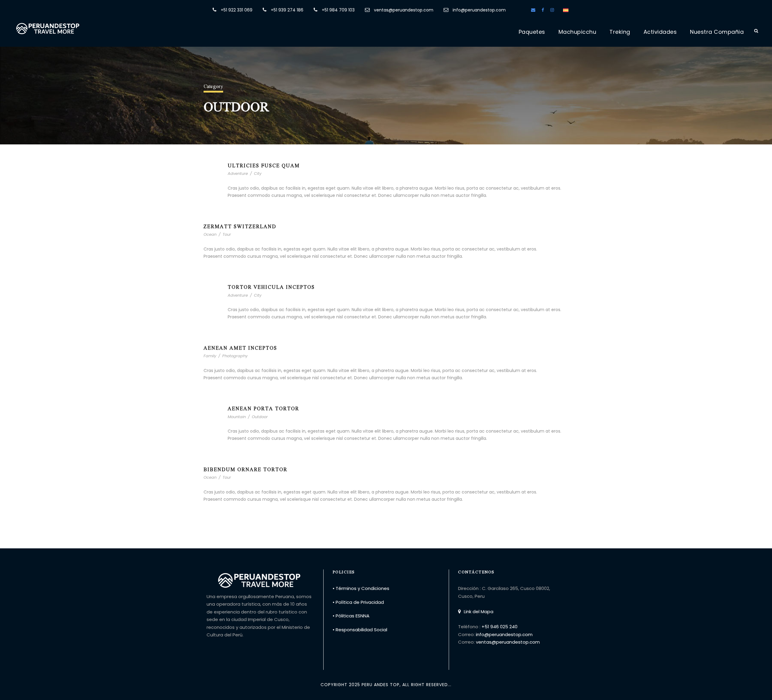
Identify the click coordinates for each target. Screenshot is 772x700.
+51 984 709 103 (338, 10)
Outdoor (260, 417)
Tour (227, 234)
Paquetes (532, 32)
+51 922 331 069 (237, 10)
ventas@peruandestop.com (404, 10)
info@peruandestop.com (478, 10)
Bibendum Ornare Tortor (245, 469)
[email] (533, 10)
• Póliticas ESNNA (351, 616)
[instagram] (552, 10)
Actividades (660, 32)
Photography (235, 356)
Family (210, 356)
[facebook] (543, 10)
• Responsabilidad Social (360, 629)
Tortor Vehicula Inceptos (271, 287)
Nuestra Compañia (717, 32)
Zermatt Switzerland (240, 226)
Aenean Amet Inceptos (240, 348)
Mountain (237, 417)
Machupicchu (577, 32)
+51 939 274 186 (287, 10)
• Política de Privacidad (358, 602)
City (257, 173)
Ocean (210, 234)
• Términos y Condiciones (361, 588)
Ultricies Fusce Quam (264, 165)
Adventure (238, 173)
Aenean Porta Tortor (263, 408)
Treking (619, 32)
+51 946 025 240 (499, 626)
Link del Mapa (478, 611)
